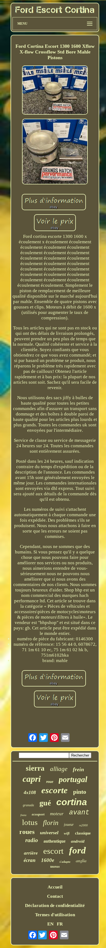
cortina (71, 802)
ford (77, 850)
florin (50, 823)
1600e (47, 860)
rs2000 (83, 825)
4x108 (30, 792)
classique (83, 833)
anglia (81, 860)
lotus (30, 822)
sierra (35, 768)
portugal (73, 779)
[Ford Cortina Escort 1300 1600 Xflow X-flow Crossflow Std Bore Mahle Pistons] (55, 91)
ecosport (38, 814)
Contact (55, 896)
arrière (31, 853)
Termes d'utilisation (55, 914)
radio (31, 840)
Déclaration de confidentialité (55, 905)
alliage (58, 769)
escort (53, 851)
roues (27, 831)
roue (49, 782)
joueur (69, 825)
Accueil (55, 887)
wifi (67, 833)
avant (79, 813)
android (78, 841)
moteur (57, 813)
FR (60, 924)
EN (50, 924)
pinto (79, 791)
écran (30, 860)
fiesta (23, 815)
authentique (54, 841)
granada (28, 805)
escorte (54, 790)
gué (45, 803)
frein (78, 769)
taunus (55, 866)
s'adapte (65, 861)
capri (32, 779)
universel (49, 832)
